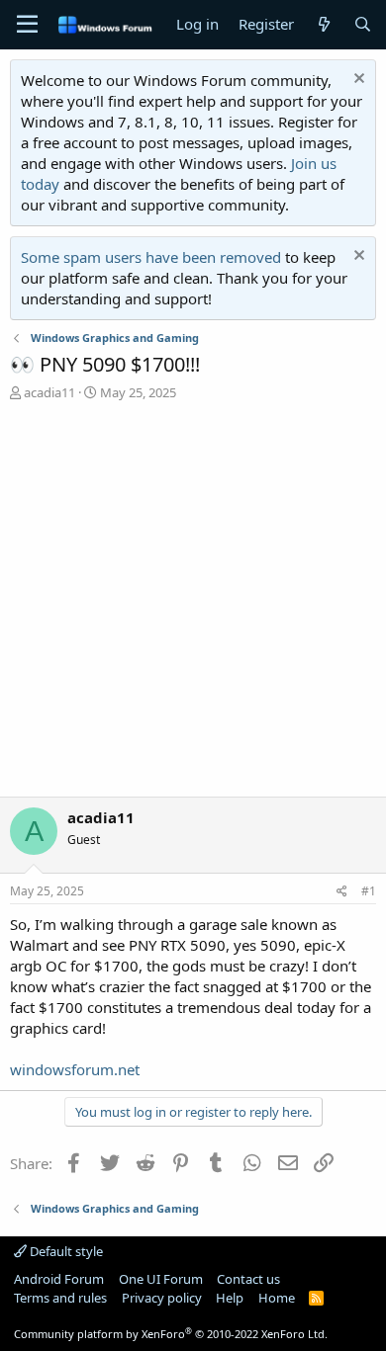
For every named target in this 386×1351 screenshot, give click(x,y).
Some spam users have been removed (151, 257)
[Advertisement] (193, 604)
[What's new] (323, 24)
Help (229, 1298)
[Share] (342, 892)
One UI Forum (161, 1279)
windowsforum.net (75, 1069)
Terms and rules (60, 1298)
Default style (65, 1251)
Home (276, 1298)
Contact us (248, 1279)
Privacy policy (162, 1298)
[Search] (362, 24)
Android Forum (59, 1279)
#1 (368, 891)
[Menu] (27, 24)
